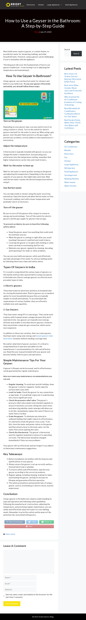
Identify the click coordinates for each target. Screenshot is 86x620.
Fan (65, 157)
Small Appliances (71, 5)
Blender (67, 150)
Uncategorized (70, 175)
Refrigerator (69, 168)
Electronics (31, 5)
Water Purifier (70, 186)
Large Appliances (53, 5)
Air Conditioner (70, 147)
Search (67, 49)
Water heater (10, 534)
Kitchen (41, 5)
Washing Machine (71, 179)
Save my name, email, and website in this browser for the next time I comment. (29, 595)
